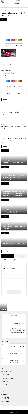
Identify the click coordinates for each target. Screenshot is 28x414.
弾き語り (3, 19)
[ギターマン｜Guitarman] (6, 2)
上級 (2, 391)
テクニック (4, 388)
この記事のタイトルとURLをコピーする (14, 45)
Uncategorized (5, 371)
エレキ (3, 381)
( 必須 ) (9, 263)
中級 (2, 394)
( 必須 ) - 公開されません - (9, 268)
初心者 (3, 398)
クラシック (4, 384)
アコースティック (6, 378)
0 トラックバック (20, 256)
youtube (5, 150)
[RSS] (14, 407)
